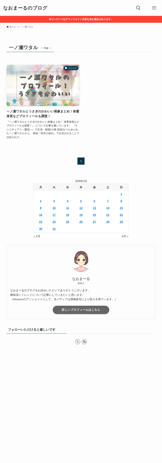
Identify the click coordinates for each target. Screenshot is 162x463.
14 (107, 208)
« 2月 (37, 236)
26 (81, 221)
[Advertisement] (81, 412)
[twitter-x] (77, 341)
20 (94, 214)
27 (94, 221)
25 (67, 221)
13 (94, 208)
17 (54, 214)
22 (121, 214)
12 (81, 208)
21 (107, 214)
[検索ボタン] (138, 8)
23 (40, 221)
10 (54, 208)
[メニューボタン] (154, 8)
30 (40, 228)
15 (121, 208)
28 (107, 221)
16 (40, 214)
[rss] (84, 341)
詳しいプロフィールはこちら (81, 309)
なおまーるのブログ (25, 8)
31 (54, 228)
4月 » (125, 236)
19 (81, 214)
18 (67, 214)
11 (67, 208)
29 (121, 221)
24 (54, 221)
